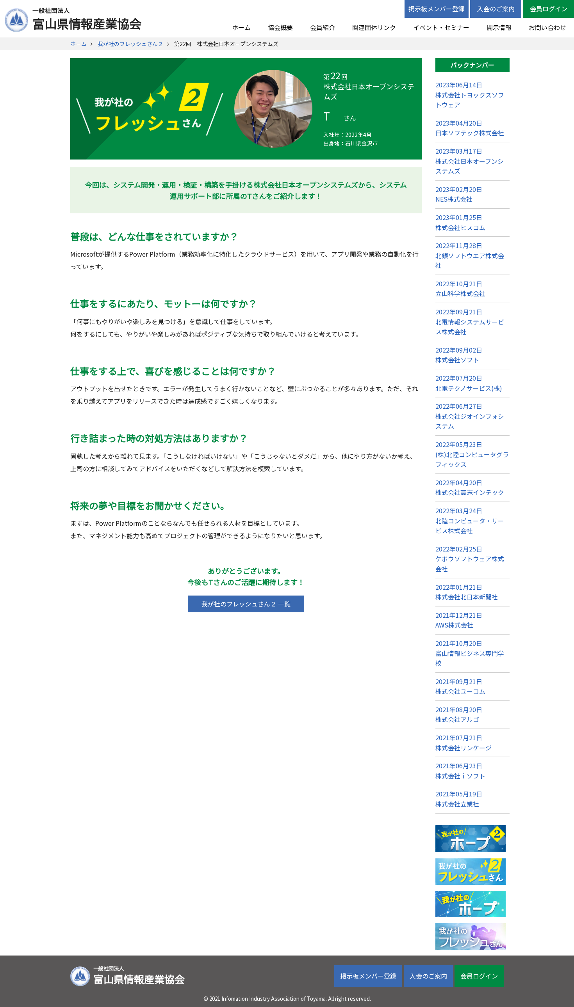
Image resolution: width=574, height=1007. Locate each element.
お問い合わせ (547, 27)
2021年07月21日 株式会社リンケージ (463, 742)
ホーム (241, 27)
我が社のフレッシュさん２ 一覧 (246, 603)
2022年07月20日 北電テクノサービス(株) (468, 383)
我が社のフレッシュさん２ (130, 44)
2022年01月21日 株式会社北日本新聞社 (466, 592)
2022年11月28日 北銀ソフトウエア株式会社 (469, 255)
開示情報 (499, 27)
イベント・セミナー (441, 27)
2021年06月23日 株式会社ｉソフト (460, 770)
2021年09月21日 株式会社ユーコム (460, 686)
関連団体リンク (374, 27)
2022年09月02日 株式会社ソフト (458, 355)
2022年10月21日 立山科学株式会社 (460, 288)
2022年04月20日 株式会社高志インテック (469, 487)
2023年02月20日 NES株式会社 (458, 194)
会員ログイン (548, 8)
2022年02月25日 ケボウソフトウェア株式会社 (469, 558)
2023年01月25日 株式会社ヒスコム (460, 222)
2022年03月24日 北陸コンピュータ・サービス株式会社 (469, 520)
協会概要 (280, 27)
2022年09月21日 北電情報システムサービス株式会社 (469, 321)
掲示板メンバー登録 (436, 8)
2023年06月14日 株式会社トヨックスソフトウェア (469, 94)
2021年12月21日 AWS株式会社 (458, 620)
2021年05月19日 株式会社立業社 (458, 798)
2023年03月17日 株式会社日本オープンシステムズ (469, 161)
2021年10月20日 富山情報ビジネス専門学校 (469, 653)
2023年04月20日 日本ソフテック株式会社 (469, 128)
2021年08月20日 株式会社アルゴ (458, 714)
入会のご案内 (496, 8)
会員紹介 (322, 27)
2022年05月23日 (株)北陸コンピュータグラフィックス (472, 454)
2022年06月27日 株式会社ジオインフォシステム (469, 416)
